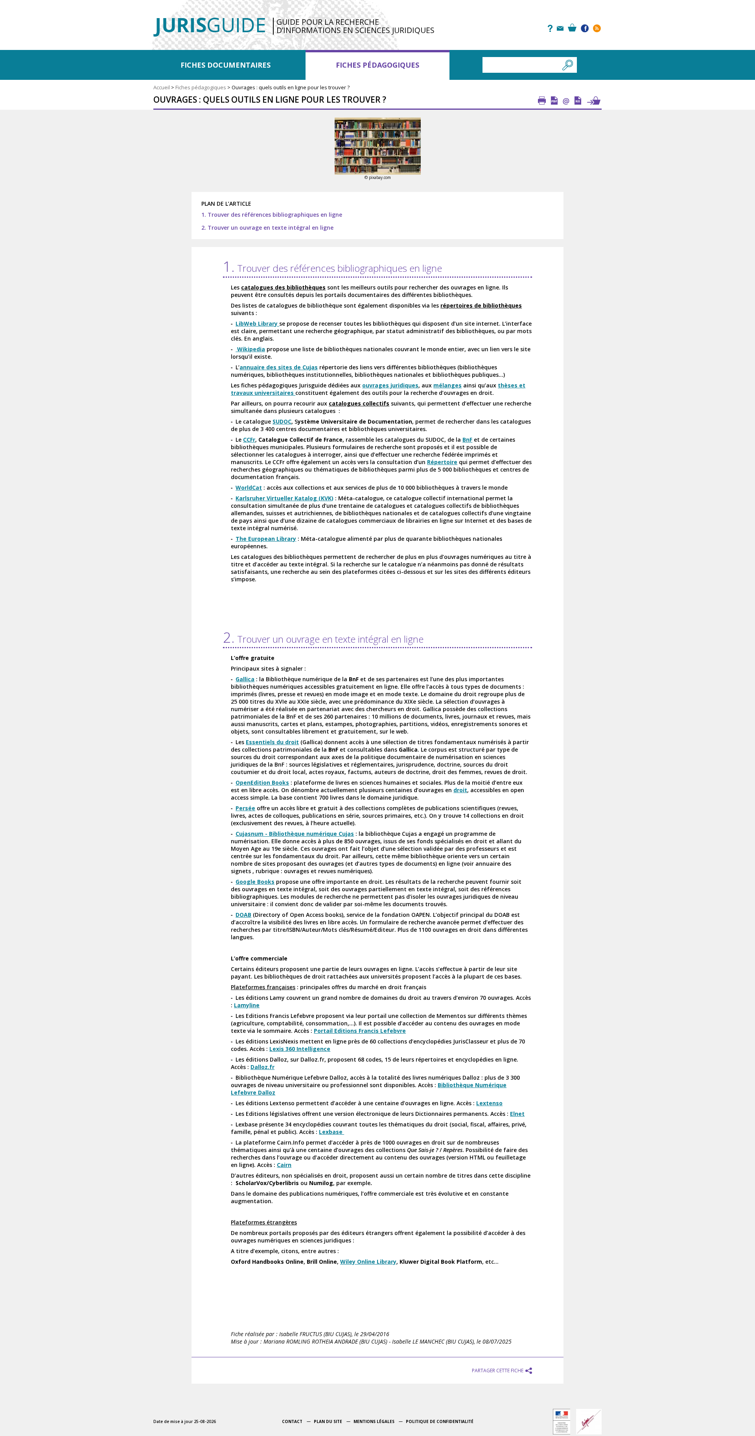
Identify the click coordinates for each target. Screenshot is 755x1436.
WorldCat (249, 487)
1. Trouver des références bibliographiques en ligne (271, 214)
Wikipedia (250, 349)
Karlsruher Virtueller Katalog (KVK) (284, 498)
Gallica (245, 679)
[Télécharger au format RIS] (577, 100)
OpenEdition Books (262, 782)
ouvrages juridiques (390, 385)
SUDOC (282, 421)
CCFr (249, 439)
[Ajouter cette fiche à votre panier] (593, 100)
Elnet (517, 1113)
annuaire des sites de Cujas (278, 367)
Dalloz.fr (262, 1067)
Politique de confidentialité (439, 1421)
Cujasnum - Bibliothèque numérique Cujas (295, 833)
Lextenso (489, 1103)
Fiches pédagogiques (377, 65)
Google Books (255, 881)
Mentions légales (374, 1421)
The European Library (266, 538)
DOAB (243, 914)
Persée (245, 808)
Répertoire (442, 462)
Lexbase (331, 1132)
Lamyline (247, 1005)
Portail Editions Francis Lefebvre (360, 1030)
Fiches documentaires (225, 65)
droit (460, 790)
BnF (467, 439)
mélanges (447, 385)
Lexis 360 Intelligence (299, 1049)
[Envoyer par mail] (566, 100)
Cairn (284, 1165)
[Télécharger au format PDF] (554, 100)
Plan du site (328, 1421)
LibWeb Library (257, 323)
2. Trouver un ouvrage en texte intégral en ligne (267, 227)
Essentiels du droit (272, 742)
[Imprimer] (542, 100)
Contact (292, 1421)
